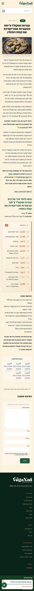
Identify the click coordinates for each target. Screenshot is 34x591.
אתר (28, 446)
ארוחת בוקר (28, 518)
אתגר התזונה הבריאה (26, 557)
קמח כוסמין (7, 389)
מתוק (18, 389)
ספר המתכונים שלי (27, 547)
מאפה (22, 389)
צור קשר (29, 536)
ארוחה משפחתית (27, 504)
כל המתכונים (28, 529)
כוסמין (26, 389)
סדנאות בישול (28, 553)
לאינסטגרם (24, 127)
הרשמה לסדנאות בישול (23, 192)
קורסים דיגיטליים (27, 550)
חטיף (30, 514)
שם (28, 431)
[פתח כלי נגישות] (4, 585)
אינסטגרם (29, 568)
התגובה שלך (25, 407)
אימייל (27, 438)
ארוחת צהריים (28, 501)
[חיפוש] (3, 11)
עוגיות (15, 389)
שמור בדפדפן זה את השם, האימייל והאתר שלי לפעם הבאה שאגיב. (16, 454)
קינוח (22, 20)
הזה (30, 346)
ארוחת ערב (29, 497)
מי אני (30, 532)
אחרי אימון (29, 511)
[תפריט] (2, 3)
